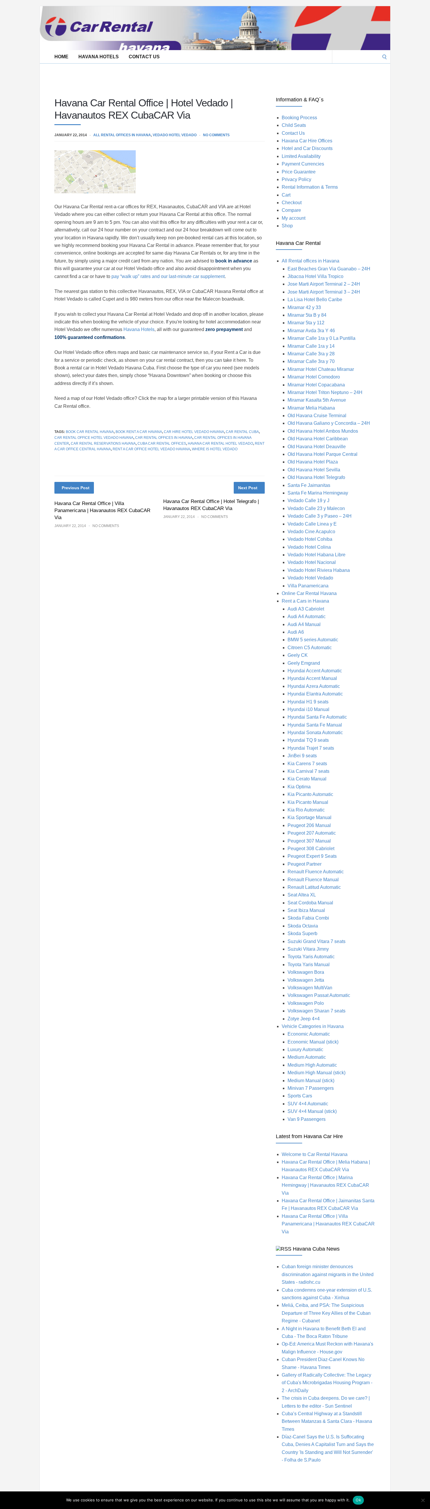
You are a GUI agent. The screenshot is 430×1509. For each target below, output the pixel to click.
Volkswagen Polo (306, 1003)
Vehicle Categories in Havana (313, 1026)
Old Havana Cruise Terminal (317, 415)
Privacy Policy (296, 179)
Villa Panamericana (308, 585)
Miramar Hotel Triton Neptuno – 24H (325, 392)
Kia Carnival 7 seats (308, 771)
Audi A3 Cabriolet (306, 608)
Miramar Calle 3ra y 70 (311, 361)
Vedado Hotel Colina (309, 547)
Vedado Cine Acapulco (311, 531)
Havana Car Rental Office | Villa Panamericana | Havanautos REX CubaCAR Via (102, 510)
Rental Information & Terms (310, 187)
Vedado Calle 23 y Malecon (316, 508)
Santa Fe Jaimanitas (309, 485)
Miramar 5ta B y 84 (307, 315)
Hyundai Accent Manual (312, 678)
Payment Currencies (303, 163)
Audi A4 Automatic (307, 616)
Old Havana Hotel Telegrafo (316, 477)
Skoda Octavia (303, 925)
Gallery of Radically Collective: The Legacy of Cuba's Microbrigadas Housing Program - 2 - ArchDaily (327, 1382)
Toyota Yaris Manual (309, 964)
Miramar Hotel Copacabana (316, 384)
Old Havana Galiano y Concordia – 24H (329, 423)
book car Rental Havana (90, 432)
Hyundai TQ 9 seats (308, 740)
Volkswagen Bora (306, 972)
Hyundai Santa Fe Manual (315, 724)
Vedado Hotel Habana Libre (316, 554)
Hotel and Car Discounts (307, 148)
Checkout (292, 202)
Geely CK (298, 655)
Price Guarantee (299, 171)
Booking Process (299, 117)
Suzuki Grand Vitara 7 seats (316, 941)
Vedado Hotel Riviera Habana (319, 570)
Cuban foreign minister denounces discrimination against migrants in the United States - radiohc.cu (328, 1274)
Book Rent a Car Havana (139, 432)
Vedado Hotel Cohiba (310, 539)
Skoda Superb (302, 933)
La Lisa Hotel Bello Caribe (315, 299)
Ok (358, 1500)
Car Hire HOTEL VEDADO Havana (194, 432)
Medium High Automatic (312, 1065)
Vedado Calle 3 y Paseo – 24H (320, 516)
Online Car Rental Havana (309, 593)
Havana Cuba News (316, 1249)
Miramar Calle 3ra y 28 (311, 353)
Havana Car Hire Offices (307, 140)
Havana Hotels (98, 56)
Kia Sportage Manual (309, 817)
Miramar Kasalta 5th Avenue (317, 400)
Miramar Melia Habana (311, 407)
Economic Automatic (309, 1033)
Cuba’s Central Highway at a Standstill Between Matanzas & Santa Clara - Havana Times (327, 1421)
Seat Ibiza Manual (306, 910)
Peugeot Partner (304, 864)
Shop (287, 225)
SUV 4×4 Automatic (308, 1103)
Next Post (247, 487)
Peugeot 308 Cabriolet (311, 848)
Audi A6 (296, 632)
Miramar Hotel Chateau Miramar (321, 369)
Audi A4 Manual (304, 624)
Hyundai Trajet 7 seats (311, 748)
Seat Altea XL (302, 894)
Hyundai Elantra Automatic (315, 693)
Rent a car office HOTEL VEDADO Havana (151, 449)
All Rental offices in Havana (122, 135)
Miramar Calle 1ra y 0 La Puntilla (321, 338)
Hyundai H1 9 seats (308, 701)
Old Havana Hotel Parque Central (322, 454)
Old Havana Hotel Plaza (313, 461)
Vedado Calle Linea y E (312, 523)
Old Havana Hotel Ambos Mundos (323, 431)
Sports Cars (300, 1095)
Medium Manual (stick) (311, 1080)
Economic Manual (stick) (313, 1041)
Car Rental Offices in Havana (163, 438)
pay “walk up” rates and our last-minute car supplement (168, 276)
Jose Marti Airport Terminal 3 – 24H (324, 291)
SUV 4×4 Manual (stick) (312, 1111)
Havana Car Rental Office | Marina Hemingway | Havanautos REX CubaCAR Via (325, 1185)
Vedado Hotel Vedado (175, 135)
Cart (286, 194)
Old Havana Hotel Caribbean (318, 438)
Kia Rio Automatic (306, 809)
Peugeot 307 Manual (309, 840)
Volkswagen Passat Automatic (319, 995)
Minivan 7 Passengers (311, 1088)
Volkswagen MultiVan (310, 987)
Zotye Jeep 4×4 (304, 1018)
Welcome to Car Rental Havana (315, 1154)
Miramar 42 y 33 (304, 307)
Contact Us (144, 56)
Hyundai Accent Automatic (315, 670)
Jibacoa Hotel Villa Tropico (315, 276)
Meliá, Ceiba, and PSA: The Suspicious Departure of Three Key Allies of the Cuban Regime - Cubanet (326, 1313)
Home (61, 56)
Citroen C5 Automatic (310, 647)
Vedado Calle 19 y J (308, 500)
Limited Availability (301, 156)
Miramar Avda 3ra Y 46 (311, 330)
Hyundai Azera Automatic (314, 686)
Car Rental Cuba (242, 432)
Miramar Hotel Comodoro (314, 376)
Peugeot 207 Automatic (312, 833)
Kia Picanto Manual (308, 802)
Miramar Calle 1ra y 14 (311, 346)
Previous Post (76, 487)
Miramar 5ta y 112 (306, 322)
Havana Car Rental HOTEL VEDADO (220, 443)
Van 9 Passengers (307, 1119)
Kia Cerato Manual (307, 778)
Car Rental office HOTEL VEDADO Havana (93, 438)
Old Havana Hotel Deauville (317, 446)
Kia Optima (299, 786)
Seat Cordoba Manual (310, 902)
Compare (291, 210)
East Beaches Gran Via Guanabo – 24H (329, 268)
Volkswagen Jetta (306, 980)
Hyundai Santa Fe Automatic (317, 717)
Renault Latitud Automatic (314, 887)
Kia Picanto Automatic (310, 794)
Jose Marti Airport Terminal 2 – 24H (324, 284)
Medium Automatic (307, 1057)
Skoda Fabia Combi (308, 917)
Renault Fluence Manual (313, 879)
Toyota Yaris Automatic (311, 956)
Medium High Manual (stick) (316, 1072)
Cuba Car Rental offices (161, 443)
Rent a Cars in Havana (305, 601)
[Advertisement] (146, 76)
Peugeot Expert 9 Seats (312, 856)
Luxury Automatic (305, 1049)
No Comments (216, 135)
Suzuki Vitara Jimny (308, 949)
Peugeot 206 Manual (309, 825)
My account (293, 218)
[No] (423, 1500)
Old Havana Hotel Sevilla (314, 469)
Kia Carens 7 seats (307, 763)
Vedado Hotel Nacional (312, 562)
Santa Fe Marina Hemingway (318, 492)
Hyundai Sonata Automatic (315, 732)
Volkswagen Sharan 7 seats (316, 1010)
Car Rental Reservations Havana (103, 443)
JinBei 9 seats (302, 755)
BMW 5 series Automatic (313, 639)
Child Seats (294, 125)
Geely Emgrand (304, 663)
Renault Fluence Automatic (316, 871)
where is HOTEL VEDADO (215, 449)
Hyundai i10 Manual (308, 709)
